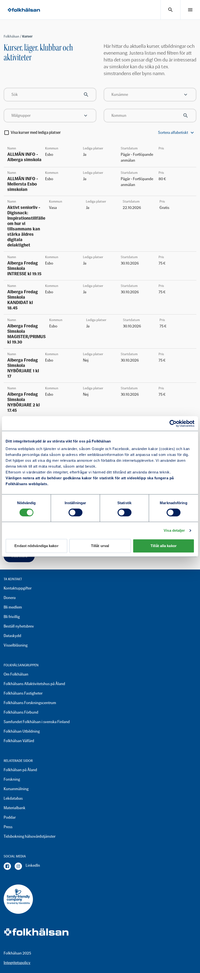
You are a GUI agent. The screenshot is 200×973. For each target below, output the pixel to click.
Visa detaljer (174, 530)
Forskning (12, 779)
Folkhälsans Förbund (21, 712)
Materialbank (14, 808)
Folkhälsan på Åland (20, 769)
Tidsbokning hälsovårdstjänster (29, 836)
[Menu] (190, 10)
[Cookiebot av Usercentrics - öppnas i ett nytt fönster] (173, 423)
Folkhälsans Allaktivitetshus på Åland (34, 683)
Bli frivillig (12, 616)
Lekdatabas (13, 798)
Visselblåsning (16, 645)
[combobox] (150, 94)
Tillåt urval (100, 546)
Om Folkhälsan (16, 674)
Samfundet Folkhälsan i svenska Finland (37, 721)
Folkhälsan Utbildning (22, 731)
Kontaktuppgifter (17, 588)
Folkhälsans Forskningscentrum (30, 702)
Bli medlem (13, 607)
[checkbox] (7, 133)
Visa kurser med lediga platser (36, 133)
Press (8, 827)
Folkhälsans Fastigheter (23, 693)
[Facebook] (7, 866)
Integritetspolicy (17, 962)
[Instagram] (18, 866)
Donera (10, 597)
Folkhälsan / (13, 36)
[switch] (75, 512)
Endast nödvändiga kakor (36, 546)
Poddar (10, 817)
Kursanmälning (16, 788)
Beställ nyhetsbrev (19, 626)
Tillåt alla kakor (163, 546)
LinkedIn (33, 865)
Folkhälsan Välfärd (19, 740)
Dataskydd (12, 635)
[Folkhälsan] (23, 10)
